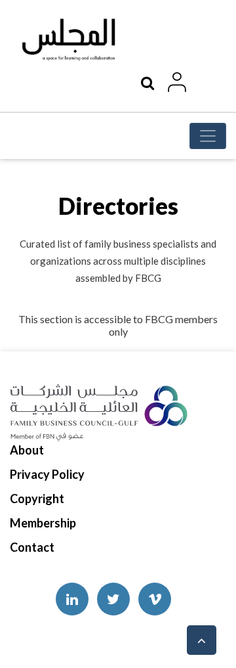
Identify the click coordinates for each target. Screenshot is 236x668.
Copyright (37, 498)
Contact (32, 547)
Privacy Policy (47, 474)
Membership (43, 523)
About (27, 450)
